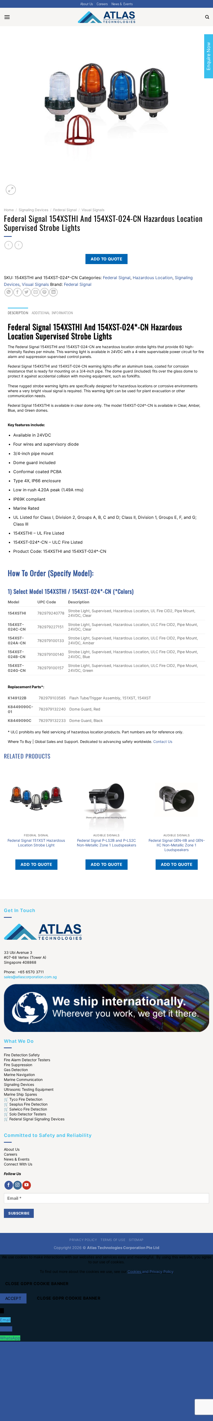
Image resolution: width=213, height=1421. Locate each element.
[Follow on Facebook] (8, 1185)
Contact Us (162, 741)
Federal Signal (65, 210)
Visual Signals (93, 210)
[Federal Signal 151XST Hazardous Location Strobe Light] (36, 798)
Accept (13, 1298)
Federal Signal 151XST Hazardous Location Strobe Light (36, 842)
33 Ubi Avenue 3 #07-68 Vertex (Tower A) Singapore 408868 (25, 957)
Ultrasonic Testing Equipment (29, 1089)
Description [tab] (18, 313)
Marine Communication (23, 1079)
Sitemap (136, 1240)
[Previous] (6, 890)
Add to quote (107, 259)
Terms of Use (113, 1240)
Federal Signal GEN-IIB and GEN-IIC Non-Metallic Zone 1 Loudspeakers (177, 845)
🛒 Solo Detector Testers (25, 1114)
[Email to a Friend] (35, 292)
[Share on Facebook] (17, 292)
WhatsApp (10, 1338)
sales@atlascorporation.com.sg (30, 977)
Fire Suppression (18, 1065)
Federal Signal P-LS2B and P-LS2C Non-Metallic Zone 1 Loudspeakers (106, 842)
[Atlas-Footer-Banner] (106, 1007)
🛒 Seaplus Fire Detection (26, 1104)
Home (9, 210)
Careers (102, 4)
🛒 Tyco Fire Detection (23, 1099)
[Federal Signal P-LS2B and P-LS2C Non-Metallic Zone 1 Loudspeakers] (106, 798)
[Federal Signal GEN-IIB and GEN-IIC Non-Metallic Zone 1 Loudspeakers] (176, 798)
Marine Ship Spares (20, 1094)
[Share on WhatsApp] (8, 292)
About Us (86, 4)
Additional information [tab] (52, 313)
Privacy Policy (83, 1240)
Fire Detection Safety (22, 1055)
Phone (6, 1329)
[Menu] (7, 17)
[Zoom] (11, 190)
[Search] (207, 17)
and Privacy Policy (158, 1271)
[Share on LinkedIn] (53, 292)
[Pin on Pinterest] (44, 292)
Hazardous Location (152, 277)
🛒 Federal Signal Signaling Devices (34, 1119)
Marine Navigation (19, 1074)
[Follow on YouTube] (26, 1185)
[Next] (23, 187)
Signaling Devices (33, 210)
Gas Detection (16, 1069)
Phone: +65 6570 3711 (24, 972)
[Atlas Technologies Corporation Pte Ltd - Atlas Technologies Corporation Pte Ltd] (106, 17)
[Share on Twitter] (26, 292)
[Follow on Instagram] (17, 1185)
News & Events (122, 4)
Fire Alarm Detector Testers (27, 1060)
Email (5, 1319)
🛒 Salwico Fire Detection (25, 1109)
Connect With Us (18, 1164)
